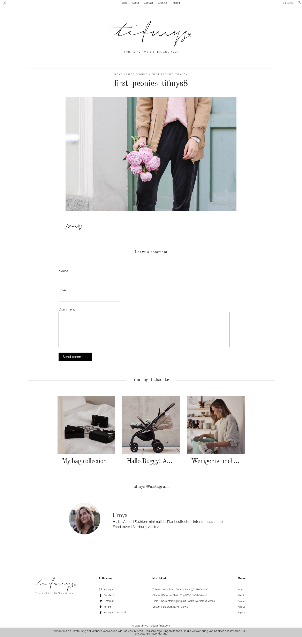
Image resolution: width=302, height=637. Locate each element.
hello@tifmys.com (160, 625)
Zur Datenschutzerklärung (151, 633)
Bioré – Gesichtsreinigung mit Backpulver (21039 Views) (183, 601)
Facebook (109, 595)
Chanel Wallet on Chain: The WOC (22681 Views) (179, 595)
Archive (162, 2)
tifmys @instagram (151, 486)
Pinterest (109, 601)
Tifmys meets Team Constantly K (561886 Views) (180, 589)
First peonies (137, 74)
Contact (148, 2)
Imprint (176, 2)
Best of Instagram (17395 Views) (170, 606)
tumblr (107, 606)
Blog (124, 2)
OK (245, 630)
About (135, 2)
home (118, 74)
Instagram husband (115, 612)
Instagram (109, 589)
